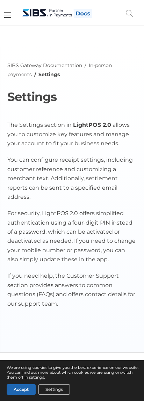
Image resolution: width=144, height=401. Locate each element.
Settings (54, 389)
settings (36, 377)
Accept (21, 389)
